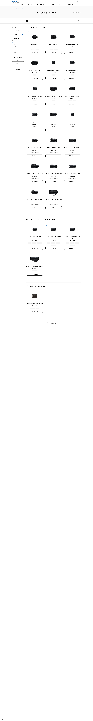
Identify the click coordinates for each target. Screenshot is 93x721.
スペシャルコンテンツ (41, 4)
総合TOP (49, 1)
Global (79, 1)
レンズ (21, 4)
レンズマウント (15, 27)
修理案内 (52, 4)
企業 (68, 1)
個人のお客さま (55, 1)
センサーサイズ (15, 31)
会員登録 (69, 4)
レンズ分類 (14, 34)
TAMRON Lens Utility (15, 39)
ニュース (30, 4)
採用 (74, 1)
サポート (61, 4)
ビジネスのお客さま (62, 1)
